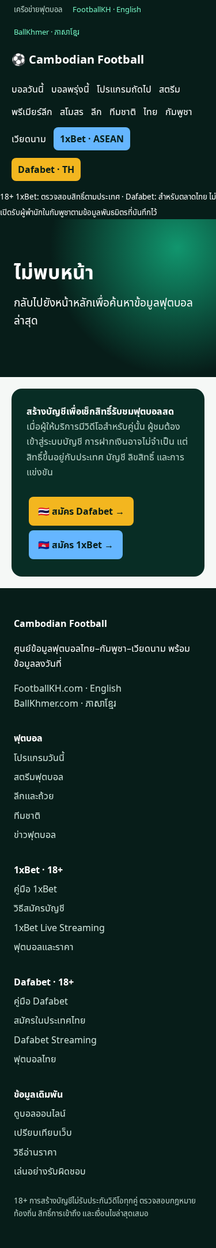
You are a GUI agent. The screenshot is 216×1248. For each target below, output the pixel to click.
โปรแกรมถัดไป (124, 89)
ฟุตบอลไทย (35, 1059)
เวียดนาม (29, 138)
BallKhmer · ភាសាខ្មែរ (46, 32)
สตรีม (169, 89)
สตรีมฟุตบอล (38, 776)
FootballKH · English (107, 9)
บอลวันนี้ (28, 89)
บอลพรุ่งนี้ (70, 89)
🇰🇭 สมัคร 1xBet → (75, 544)
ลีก (96, 111)
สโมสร (72, 111)
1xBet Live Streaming (59, 927)
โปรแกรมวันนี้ (39, 757)
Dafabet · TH (46, 169)
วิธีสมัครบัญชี (39, 908)
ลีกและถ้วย (34, 795)
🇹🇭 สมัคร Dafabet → (81, 511)
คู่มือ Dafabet (41, 1001)
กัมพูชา (178, 111)
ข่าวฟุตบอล (35, 834)
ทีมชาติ (122, 111)
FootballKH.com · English (68, 688)
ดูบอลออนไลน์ (40, 1113)
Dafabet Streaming (55, 1039)
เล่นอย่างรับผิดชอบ (50, 1171)
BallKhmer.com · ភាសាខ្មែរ (65, 703)
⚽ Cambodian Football (78, 59)
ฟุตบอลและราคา (44, 946)
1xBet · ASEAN (92, 138)
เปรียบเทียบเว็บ (43, 1132)
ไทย (150, 111)
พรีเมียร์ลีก (32, 111)
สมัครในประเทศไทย (50, 1020)
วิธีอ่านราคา (35, 1152)
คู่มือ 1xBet (35, 889)
